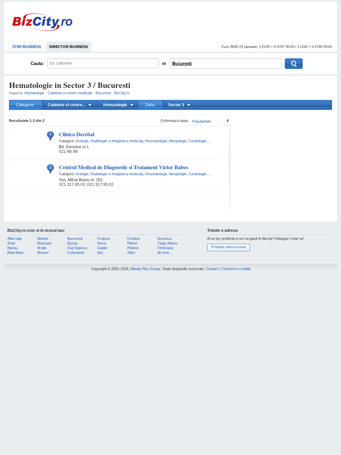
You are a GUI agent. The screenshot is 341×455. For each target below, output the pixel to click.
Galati (102, 248)
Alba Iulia (14, 238)
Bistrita (42, 238)
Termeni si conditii (235, 269)
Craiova (103, 238)
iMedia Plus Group (145, 269)
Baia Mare (15, 252)
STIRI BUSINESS (26, 47)
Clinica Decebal (76, 134)
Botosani (44, 243)
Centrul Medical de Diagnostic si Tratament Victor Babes (123, 167)
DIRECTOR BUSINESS (68, 47)
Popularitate (201, 121)
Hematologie (34, 93)
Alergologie (177, 141)
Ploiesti (133, 248)
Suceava (164, 238)
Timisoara (165, 248)
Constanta (75, 252)
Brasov (43, 252)
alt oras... (164, 252)
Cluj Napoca (77, 248)
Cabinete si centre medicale (70, 93)
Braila (41, 248)
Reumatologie (156, 141)
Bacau (12, 248)
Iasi (100, 252)
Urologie (82, 141)
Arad (11, 243)
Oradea (133, 238)
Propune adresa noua (228, 247)
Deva (101, 243)
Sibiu (131, 252)
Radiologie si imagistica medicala (117, 141)
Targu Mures (167, 243)
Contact (212, 269)
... (210, 141)
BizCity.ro (42, 22)
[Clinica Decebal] (10, 131)
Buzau (72, 243)
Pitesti (132, 243)
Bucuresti (182, 63)
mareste (227, 121)
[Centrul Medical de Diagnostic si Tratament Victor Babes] (10, 164)
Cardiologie (197, 141)
